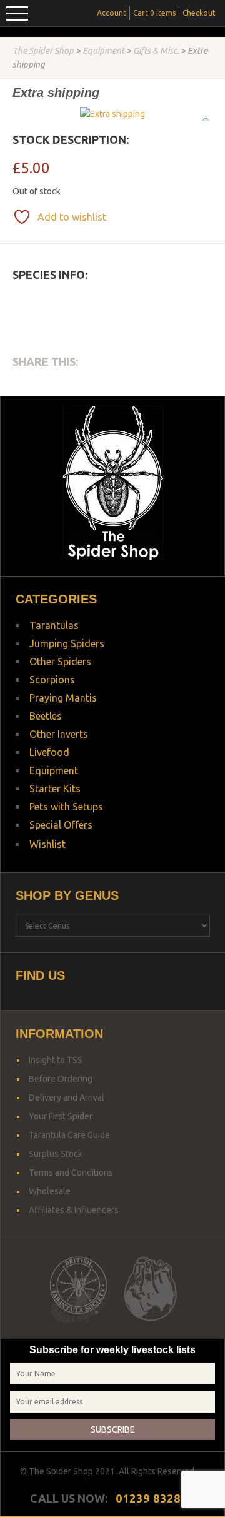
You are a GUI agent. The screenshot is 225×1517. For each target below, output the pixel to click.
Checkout (199, 13)
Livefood (49, 752)
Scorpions (52, 679)
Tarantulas (54, 625)
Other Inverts (58, 734)
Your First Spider (60, 1116)
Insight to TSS (55, 1060)
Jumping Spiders (66, 643)
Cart (154, 13)
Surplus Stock (55, 1154)
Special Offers (60, 824)
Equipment (103, 51)
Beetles (45, 716)
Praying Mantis (63, 697)
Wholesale (50, 1191)
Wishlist (47, 844)
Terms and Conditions (71, 1172)
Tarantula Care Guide (69, 1135)
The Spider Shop (43, 51)
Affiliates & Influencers (74, 1210)
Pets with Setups (66, 806)
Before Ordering (60, 1079)
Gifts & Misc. (156, 51)
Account (111, 13)
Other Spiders (60, 661)
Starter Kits (55, 788)
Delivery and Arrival (66, 1097)
